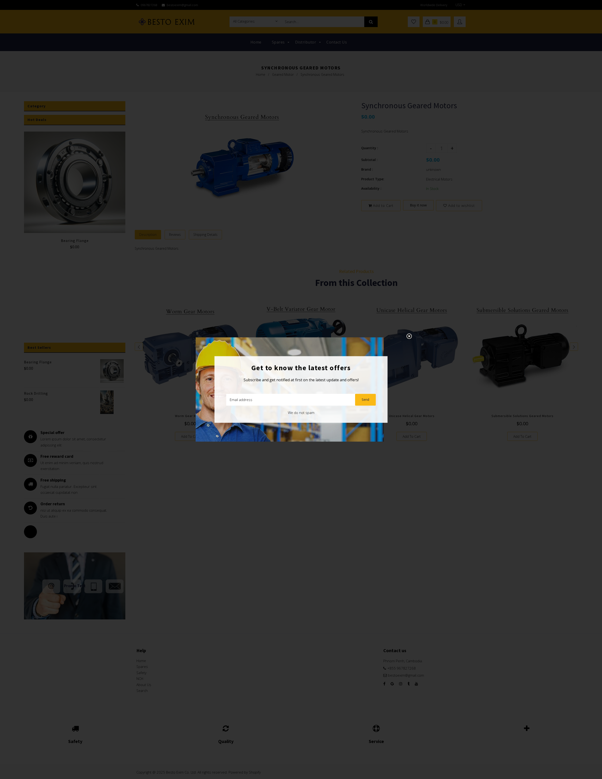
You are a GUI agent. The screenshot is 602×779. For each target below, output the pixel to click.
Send (365, 400)
